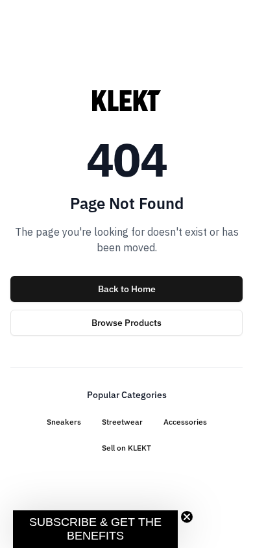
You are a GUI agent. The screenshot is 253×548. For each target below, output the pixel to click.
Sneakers (64, 422)
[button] (95, 529)
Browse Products (126, 323)
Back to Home (127, 289)
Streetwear (122, 422)
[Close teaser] (186, 516)
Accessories (185, 422)
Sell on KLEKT (126, 448)
